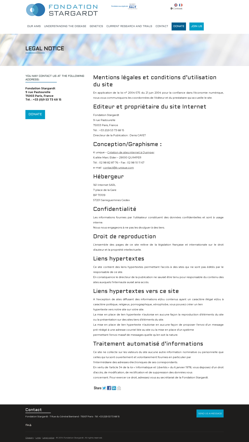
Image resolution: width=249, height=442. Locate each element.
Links (38, 437)
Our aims (34, 26)
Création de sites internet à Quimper (130, 152)
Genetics (96, 26)
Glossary (29, 437)
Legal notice (48, 437)
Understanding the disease (65, 26)
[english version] (176, 4)
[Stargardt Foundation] (61, 9)
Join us (196, 26)
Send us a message (210, 413)
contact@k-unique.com (118, 167)
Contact (161, 26)
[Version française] (180, 4)
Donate (178, 26)
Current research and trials (129, 26)
